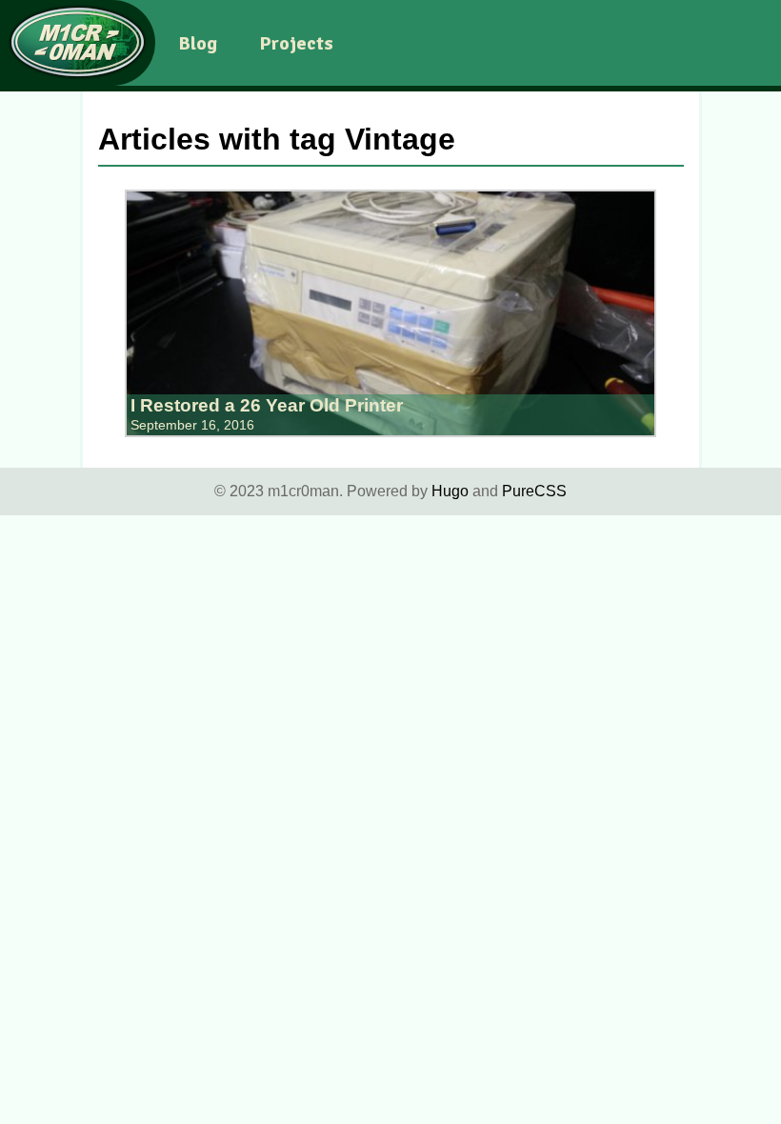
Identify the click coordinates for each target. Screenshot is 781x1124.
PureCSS (534, 491)
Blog (197, 43)
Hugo (450, 491)
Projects (296, 43)
